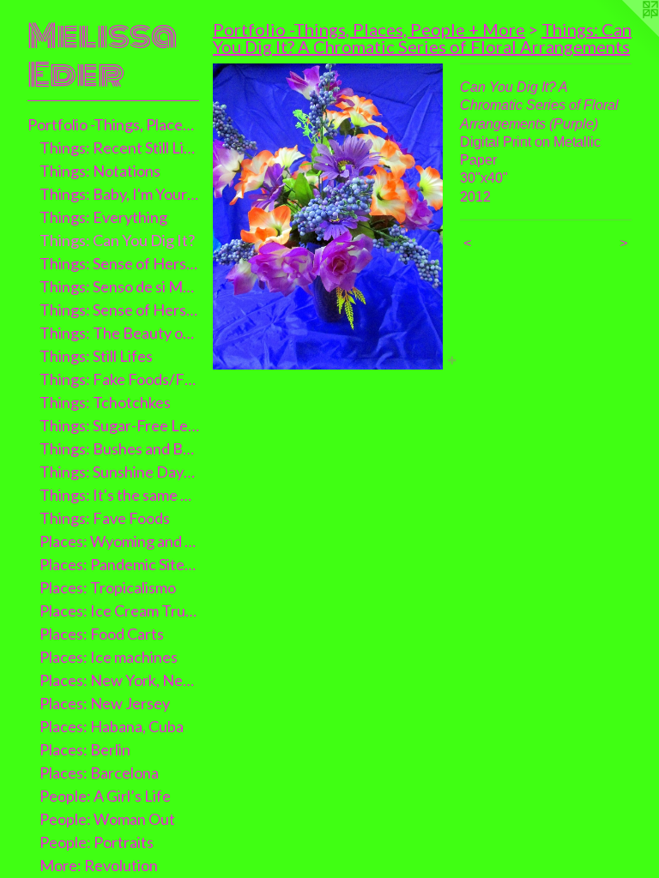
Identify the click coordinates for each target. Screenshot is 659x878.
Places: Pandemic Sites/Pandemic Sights (119, 564)
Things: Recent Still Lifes (119, 147)
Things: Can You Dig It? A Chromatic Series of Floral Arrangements (422, 38)
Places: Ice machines (108, 656)
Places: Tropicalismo (107, 587)
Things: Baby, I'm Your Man (119, 193)
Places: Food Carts (101, 633)
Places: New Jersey (104, 703)
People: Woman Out (107, 818)
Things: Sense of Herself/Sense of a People (119, 309)
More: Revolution (98, 865)
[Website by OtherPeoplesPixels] (624, 34)
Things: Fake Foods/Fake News (119, 379)
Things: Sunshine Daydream (119, 471)
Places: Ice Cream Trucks (119, 610)
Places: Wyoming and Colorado (119, 541)
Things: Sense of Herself (119, 263)
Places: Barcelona (99, 772)
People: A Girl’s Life (105, 795)
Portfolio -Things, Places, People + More (113, 124)
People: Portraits (96, 842)
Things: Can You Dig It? (117, 240)
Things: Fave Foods (104, 517)
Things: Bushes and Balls (119, 448)
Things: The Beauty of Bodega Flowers (119, 332)
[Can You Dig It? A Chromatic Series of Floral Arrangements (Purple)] (328, 216)
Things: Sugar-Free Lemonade (119, 425)
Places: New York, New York (119, 680)
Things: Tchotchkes (105, 402)
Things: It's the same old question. (119, 494)
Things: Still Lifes (96, 355)
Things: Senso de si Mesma (119, 286)
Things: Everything (103, 216)
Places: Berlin (84, 749)
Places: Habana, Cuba (111, 726)
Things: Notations (99, 170)
